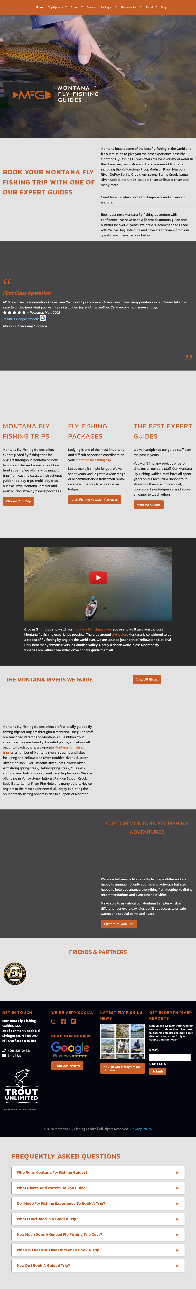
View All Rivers (147, 679)
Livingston (119, 634)
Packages (107, 7)
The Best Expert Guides (163, 431)
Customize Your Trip (119, 923)
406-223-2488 (19, 1050)
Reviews (91, 7)
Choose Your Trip (18, 501)
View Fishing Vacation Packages (94, 499)
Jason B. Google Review (20, 318)
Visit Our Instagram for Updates (122, 1068)
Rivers (74, 7)
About (149, 7)
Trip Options (55, 7)
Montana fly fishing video (93, 629)
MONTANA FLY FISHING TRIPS (26, 431)
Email (155, 1049)
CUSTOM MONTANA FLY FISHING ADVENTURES (147, 827)
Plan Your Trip (129, 7)
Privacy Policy (141, 1128)
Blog (164, 7)
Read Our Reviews (67, 1065)
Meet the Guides (148, 504)
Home (39, 7)
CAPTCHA (157, 1064)
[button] (98, 1172)
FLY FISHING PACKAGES (87, 431)
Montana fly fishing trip (93, 459)
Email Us (14, 1055)
